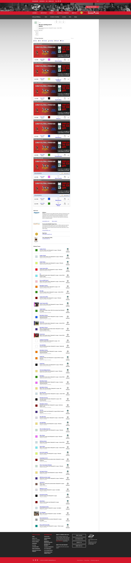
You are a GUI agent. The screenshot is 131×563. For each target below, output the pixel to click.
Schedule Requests (48, 546)
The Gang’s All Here (43, 471)
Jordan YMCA (42, 59)
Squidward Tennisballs (44, 339)
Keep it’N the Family (43, 494)
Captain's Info (35, 546)
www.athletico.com (45, 221)
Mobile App (51, 1)
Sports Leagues (36, 540)
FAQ (46, 1)
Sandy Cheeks (42, 261)
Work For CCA (79, 545)
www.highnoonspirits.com (47, 234)
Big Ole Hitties (58, 99)
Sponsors (34, 543)
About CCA (34, 538)
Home (46, 16)
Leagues (34, 12)
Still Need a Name (43, 441)
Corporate (42, 1)
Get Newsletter (79, 538)
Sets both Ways (43, 345)
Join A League (79, 535)
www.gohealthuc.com (46, 230)
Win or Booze (42, 435)
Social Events (35, 541)
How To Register (36, 548)
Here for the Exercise (44, 517)
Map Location (54, 221)
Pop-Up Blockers (58, 156)
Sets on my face (58, 61)
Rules (70, 16)
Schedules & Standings (63, 12)
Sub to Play (44, 12)
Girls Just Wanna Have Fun (45, 428)
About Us (74, 12)
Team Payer (46, 536)
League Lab (97, 560)
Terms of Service (80, 560)
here (59, 546)
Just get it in (42, 482)
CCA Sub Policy (47, 548)
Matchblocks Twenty (44, 285)
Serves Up (42, 322)
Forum (62, 40)
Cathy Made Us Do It (44, 458)
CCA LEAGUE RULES (48, 550)
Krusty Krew (42, 334)
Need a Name (42, 446)
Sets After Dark (43, 392)
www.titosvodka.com (46, 238)
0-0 (40, 274)
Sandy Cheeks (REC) (44, 268)
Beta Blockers (58, 137)
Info (40, 40)
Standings (51, 40)
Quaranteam (42, 501)
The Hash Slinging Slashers (45, 370)
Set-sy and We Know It (44, 280)
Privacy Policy (86, 560)
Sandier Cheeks (43, 249)
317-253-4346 (91, 544)
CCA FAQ (34, 545)
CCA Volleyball (42, 512)
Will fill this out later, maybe (45, 477)
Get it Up (41, 410)
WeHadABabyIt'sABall (44, 506)
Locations (64, 16)
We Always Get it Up (44, 397)
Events (51, 12)
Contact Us (79, 542)
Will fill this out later (43, 488)
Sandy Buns (42, 363)
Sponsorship (35, 1)
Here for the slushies (44, 452)
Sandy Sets (42, 356)
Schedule (45, 40)
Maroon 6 (58, 118)
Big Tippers (42, 375)
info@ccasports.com (92, 543)
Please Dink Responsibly (44, 524)
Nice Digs (41, 290)
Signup (75, 16)
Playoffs (57, 40)
